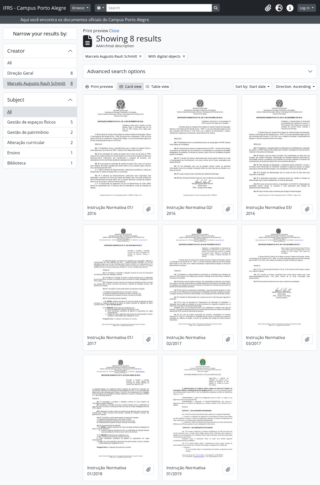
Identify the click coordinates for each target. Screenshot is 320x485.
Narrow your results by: (40, 33)
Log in (305, 7)
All (9, 63)
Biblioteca (40, 164)
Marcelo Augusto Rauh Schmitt (40, 84)
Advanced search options (116, 71)
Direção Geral (40, 74)
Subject (15, 99)
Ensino (40, 154)
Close (114, 30)
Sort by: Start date (251, 86)
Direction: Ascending (294, 86)
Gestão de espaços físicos (40, 123)
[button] (268, 7)
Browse (79, 7)
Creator (16, 50)
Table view (159, 86)
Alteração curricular (40, 144)
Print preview (101, 86)
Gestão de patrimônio (40, 134)
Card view (133, 86)
